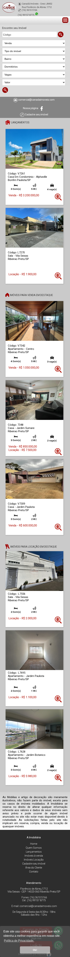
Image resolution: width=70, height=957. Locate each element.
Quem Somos (34, 847)
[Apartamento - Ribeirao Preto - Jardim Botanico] (34, 729)
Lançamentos (34, 851)
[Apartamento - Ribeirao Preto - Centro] (34, 321)
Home (33, 843)
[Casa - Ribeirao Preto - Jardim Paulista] (34, 479)
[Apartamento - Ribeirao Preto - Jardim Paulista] (34, 650)
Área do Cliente (33, 867)
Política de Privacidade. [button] (19, 940)
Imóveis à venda (34, 855)
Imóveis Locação (34, 859)
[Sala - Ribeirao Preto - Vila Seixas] (34, 227)
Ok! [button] (35, 950)
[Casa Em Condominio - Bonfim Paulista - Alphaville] (34, 149)
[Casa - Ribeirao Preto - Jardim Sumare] (34, 400)
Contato (33, 871)
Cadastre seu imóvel (33, 863)
